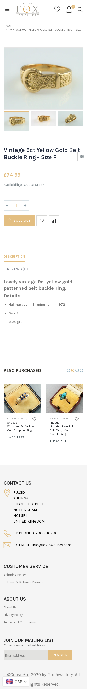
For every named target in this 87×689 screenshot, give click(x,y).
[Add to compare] (54, 220)
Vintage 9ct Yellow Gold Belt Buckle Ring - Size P (42, 153)
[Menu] (7, 9)
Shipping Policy (15, 574)
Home (8, 26)
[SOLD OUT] (33, 391)
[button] (68, 370)
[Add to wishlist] (41, 220)
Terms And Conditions (20, 622)
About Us (10, 607)
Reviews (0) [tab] (17, 269)
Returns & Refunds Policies (23, 582)
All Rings (13, 418)
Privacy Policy (13, 615)
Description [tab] (14, 256)
